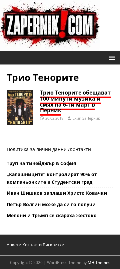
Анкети (14, 245)
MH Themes (99, 262)
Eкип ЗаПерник (86, 118)
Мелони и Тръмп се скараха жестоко (52, 215)
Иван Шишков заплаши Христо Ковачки (57, 193)
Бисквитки (53, 245)
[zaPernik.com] (50, 47)
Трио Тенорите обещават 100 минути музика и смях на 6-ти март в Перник (75, 101)
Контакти (80, 149)
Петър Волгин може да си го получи (51, 204)
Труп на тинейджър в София (41, 163)
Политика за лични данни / (38, 149)
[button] (110, 57)
